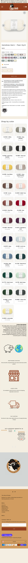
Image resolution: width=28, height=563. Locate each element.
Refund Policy (5, 506)
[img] (4, 430)
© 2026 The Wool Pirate (7, 537)
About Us (4, 505)
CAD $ (14, 541)
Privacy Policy (5, 509)
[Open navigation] (2, 6)
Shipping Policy (5, 507)
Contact (3, 512)
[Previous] (3, 25)
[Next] (24, 25)
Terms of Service (5, 510)
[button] (7, 132)
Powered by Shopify (17, 537)
